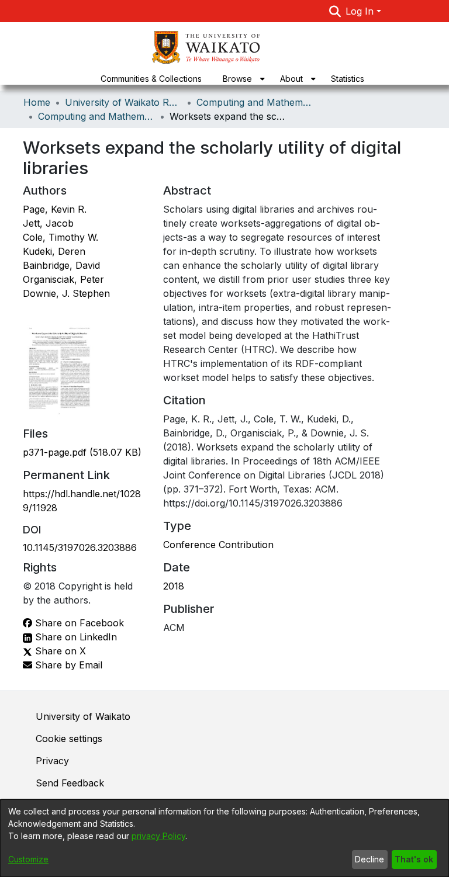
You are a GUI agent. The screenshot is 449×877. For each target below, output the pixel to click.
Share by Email (67, 665)
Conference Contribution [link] (218, 544)
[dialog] (224, 838)
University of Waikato (83, 716)
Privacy (52, 761)
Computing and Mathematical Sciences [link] (254, 102)
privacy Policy (158, 836)
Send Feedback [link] (70, 783)
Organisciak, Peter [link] (63, 279)
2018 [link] (173, 586)
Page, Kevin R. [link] (55, 209)
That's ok (414, 859)
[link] (82, 452)
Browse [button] (237, 79)
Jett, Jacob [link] (48, 223)
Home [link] (36, 102)
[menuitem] (241, 78)
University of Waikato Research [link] (123, 102)
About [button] (291, 79)
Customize (28, 859)
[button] (335, 11)
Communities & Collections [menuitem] (151, 79)
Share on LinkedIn (74, 637)
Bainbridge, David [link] (61, 265)
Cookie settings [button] (69, 738)
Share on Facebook (78, 623)
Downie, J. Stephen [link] (66, 293)
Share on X (59, 651)
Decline (369, 859)
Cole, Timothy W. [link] (60, 237)
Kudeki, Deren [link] (54, 251)
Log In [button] (361, 11)
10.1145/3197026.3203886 (80, 547)
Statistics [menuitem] (347, 79)
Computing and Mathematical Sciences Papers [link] (96, 116)
